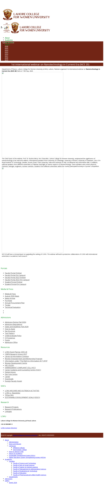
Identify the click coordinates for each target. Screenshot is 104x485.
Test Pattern (10, 333)
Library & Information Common (17, 356)
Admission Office (11, 342)
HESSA (12, 3)
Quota (7, 340)
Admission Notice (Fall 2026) (15, 322)
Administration (13, 442)
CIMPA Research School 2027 (16, 354)
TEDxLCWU (9, 395)
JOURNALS (55, 3)
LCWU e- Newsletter (12, 393)
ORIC (23, 3)
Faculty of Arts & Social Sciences (23, 465)
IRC (46, 3)
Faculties (12, 461)
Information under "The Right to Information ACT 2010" (26, 361)
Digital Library (10, 372)
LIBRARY (49, 3)
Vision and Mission (15, 444)
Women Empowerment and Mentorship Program (23, 359)
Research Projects (11, 407)
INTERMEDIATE (32, 3)
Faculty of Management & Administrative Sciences (29, 469)
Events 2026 (13, 483)
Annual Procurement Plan (14, 303)
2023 (6, 52)
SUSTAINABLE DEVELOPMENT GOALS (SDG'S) (22, 397)
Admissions (9, 42)
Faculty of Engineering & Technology (25, 471)
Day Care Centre (11, 374)
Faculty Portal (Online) (13, 273)
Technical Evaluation (13, 307)
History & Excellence (15, 454)
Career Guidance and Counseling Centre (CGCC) (23, 370)
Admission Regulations (13, 324)
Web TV (60, 3)
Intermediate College (20, 450)
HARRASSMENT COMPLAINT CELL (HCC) (20, 368)
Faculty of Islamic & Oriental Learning (25, 467)
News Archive (10, 298)
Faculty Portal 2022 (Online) (15, 277)
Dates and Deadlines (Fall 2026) (17, 327)
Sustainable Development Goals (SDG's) (22, 455)
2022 (6, 54)
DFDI (38, 3)
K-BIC (41, 3)
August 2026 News (12, 296)
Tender (7, 305)
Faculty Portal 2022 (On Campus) (17, 280)
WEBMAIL (74, 3)
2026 (6, 46)
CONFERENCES (18, 3)
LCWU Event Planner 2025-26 (16, 352)
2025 (6, 48)
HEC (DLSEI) (9, 365)
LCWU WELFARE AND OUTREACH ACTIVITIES (22, 391)
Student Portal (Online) (13, 282)
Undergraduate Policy (13, 336)
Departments (13, 477)
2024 (6, 50)
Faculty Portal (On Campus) (15, 275)
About (7, 38)
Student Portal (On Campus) (15, 284)
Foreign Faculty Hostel (13, 381)
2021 (6, 56)
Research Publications (13, 409)
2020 (6, 58)
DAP (44, 3)
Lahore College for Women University (25, 435)
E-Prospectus (10, 338)
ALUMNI (7, 3)
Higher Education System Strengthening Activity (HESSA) (27, 457)
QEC (26, 3)
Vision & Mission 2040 (16, 452)
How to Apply (10, 329)
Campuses (12, 446)
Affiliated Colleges (19, 448)
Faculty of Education (19, 473)
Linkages (8, 411)
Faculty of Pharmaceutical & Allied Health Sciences (29, 475)
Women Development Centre (16, 363)
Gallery (7, 44)
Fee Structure (10, 331)
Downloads (9, 379)
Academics (9, 40)
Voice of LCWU (67, 3)
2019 (6, 60)
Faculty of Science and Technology (24, 463)
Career (7, 377)
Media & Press (10, 294)
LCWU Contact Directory (9, 428)
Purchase (8, 300)
